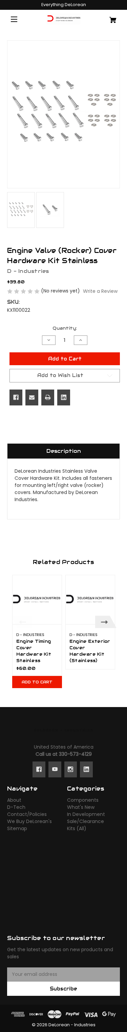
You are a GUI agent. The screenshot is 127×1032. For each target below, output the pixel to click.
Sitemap (17, 828)
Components (83, 800)
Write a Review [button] (100, 291)
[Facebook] (16, 397)
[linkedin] (86, 769)
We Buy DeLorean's (29, 821)
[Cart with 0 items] (111, 17)
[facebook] (39, 769)
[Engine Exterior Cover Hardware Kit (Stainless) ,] (90, 599)
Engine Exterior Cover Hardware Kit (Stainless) (89, 651)
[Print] (47, 397)
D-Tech (16, 807)
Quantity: (64, 328)
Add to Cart (37, 682)
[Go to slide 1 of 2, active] (58, 696)
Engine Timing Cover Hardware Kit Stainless (33, 651)
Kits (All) (76, 828)
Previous (21, 622)
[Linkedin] (63, 397)
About (14, 800)
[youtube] (55, 769)
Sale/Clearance (85, 821)
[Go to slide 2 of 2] (68, 696)
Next (106, 622)
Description (63, 451)
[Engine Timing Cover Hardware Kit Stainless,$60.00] (37, 599)
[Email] (32, 397)
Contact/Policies (27, 814)
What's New (80, 807)
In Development (86, 814)
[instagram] (70, 769)
